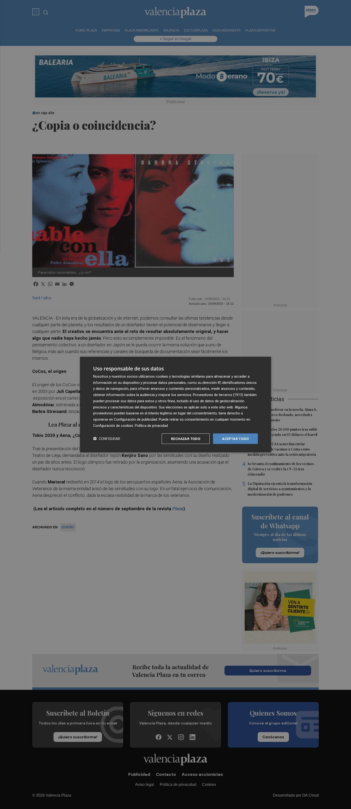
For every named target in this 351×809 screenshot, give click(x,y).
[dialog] (175, 404)
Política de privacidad (151, 425)
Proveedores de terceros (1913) (218, 395)
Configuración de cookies (113, 425)
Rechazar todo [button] (185, 438)
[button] (106, 438)
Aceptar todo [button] (235, 438)
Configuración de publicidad (135, 419)
